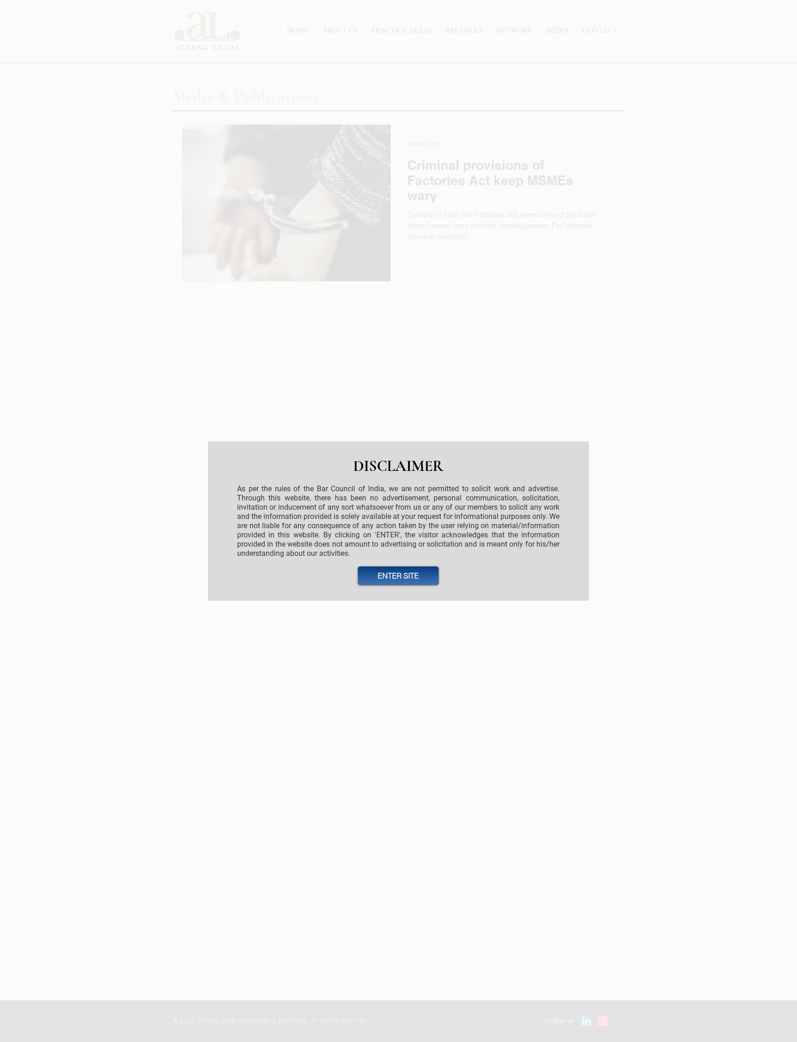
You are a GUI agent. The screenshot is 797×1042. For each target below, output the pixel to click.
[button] (398, 575)
